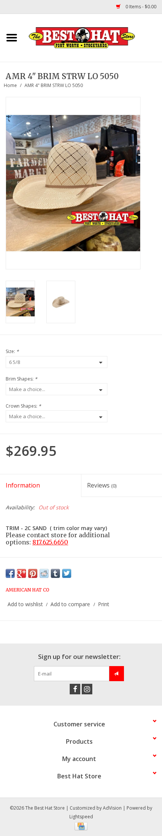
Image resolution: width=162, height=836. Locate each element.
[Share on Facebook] (10, 573)
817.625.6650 (50, 542)
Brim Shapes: (21, 379)
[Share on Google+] (21, 573)
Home (10, 85)
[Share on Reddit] (44, 573)
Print (103, 604)
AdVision (112, 808)
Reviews (101, 485)
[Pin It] (32, 573)
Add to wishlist (25, 604)
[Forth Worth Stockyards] (93, 37)
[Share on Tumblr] (55, 573)
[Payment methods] (81, 825)
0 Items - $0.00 (140, 6)
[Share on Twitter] (66, 573)
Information (23, 485)
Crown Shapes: (23, 406)
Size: (12, 351)
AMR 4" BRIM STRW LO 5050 (53, 85)
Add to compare (71, 604)
